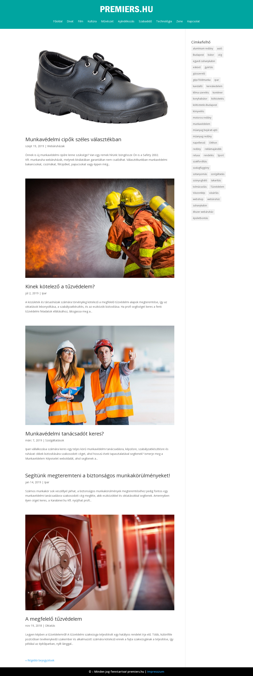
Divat (70, 21)
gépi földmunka (202, 80)
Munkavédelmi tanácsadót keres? (64, 433)
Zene (179, 21)
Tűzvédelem (217, 186)
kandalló (198, 86)
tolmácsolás (200, 186)
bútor (211, 54)
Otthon (213, 142)
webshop (198, 199)
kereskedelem (214, 86)
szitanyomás (200, 174)
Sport (221, 155)
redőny (197, 149)
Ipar (44, 293)
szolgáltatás (217, 174)
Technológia (164, 21)
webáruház (213, 199)
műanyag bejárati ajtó (205, 130)
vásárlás (213, 193)
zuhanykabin (200, 205)
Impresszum (155, 671)
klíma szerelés (201, 92)
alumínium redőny (203, 48)
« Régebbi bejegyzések (39, 660)
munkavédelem (201, 124)
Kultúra (92, 21)
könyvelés (198, 111)
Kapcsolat (193, 21)
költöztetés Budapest (205, 105)
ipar (216, 80)
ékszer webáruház (203, 211)
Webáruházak (56, 146)
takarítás (216, 180)
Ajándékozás (126, 21)
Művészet (107, 21)
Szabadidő (145, 21)
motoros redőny (202, 117)
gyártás (209, 67)
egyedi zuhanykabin (204, 61)
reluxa (196, 155)
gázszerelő (199, 73)
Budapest (198, 54)
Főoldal (57, 21)
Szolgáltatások (54, 440)
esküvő (197, 67)
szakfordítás (200, 161)
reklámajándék (213, 149)
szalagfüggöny (201, 167)
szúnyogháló (200, 180)
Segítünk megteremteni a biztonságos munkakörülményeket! (97, 475)
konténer (218, 92)
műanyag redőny (202, 136)
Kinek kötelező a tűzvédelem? (60, 286)
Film (80, 21)
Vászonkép (199, 193)
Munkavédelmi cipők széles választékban (73, 139)
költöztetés (217, 98)
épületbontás (200, 218)
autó (219, 48)
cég (220, 54)
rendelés (209, 155)
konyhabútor (200, 98)
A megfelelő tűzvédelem (53, 618)
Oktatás (50, 625)
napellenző (199, 142)
